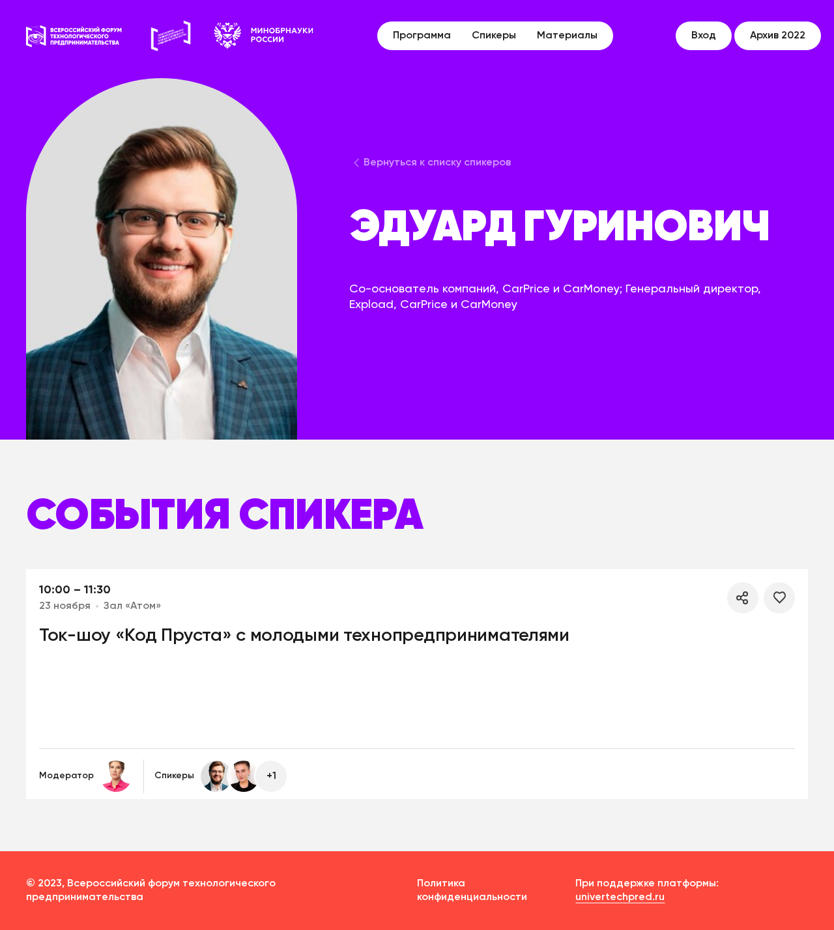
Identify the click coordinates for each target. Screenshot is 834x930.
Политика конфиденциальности (472, 891)
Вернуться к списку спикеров (437, 163)
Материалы (567, 36)
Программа (422, 36)
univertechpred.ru (620, 897)
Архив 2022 (777, 36)
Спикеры (494, 36)
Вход (703, 36)
